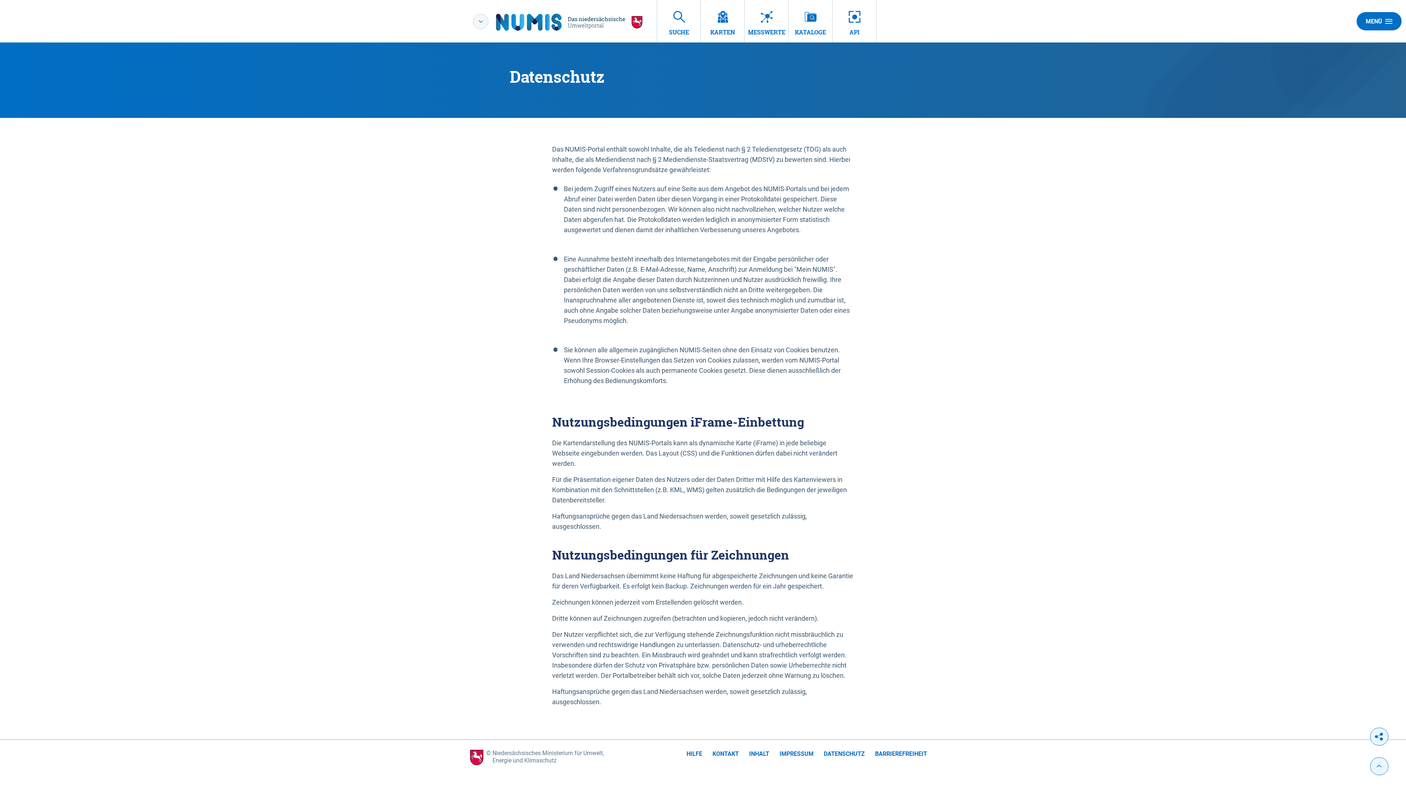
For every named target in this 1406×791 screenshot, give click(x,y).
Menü (1374, 21)
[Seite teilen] (1379, 737)
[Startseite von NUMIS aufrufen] (569, 22)
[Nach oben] (1379, 766)
